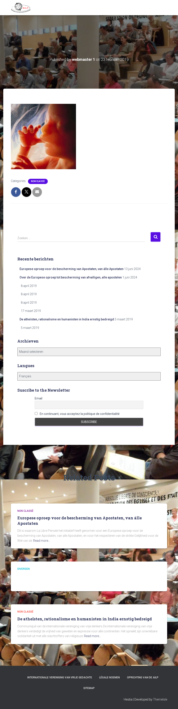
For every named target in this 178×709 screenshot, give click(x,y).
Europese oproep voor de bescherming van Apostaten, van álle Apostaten (72, 269)
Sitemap (89, 688)
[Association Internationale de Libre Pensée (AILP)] (21, 7)
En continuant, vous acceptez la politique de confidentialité (79, 414)
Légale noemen (109, 677)
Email (38, 398)
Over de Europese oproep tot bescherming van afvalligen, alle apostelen (71, 277)
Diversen (23, 568)
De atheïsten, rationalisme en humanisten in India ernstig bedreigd (67, 319)
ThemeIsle (160, 699)
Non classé (38, 181)
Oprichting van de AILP (142, 677)
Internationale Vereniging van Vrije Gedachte (59, 677)
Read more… (41, 540)
